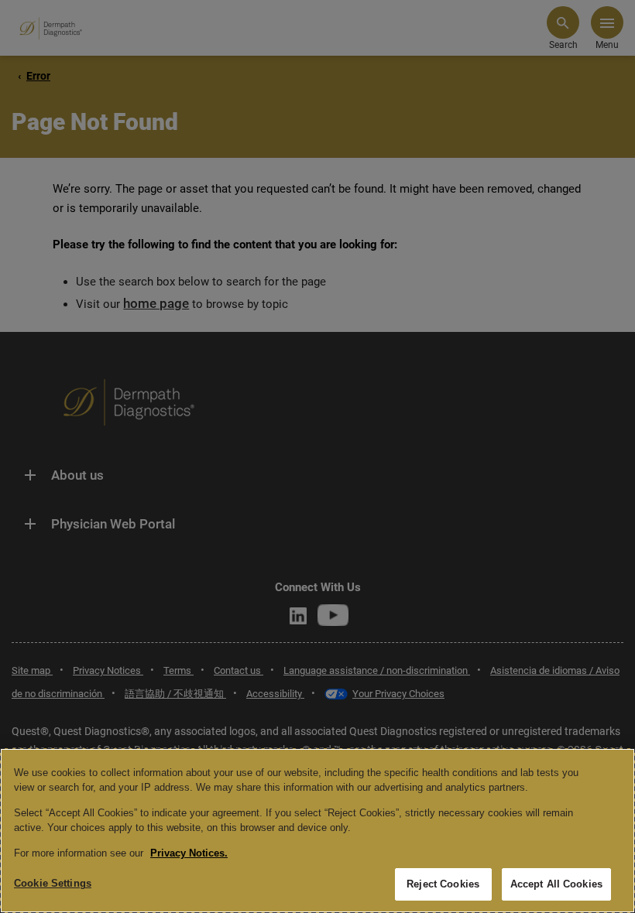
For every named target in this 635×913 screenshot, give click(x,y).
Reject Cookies (443, 884)
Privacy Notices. (189, 853)
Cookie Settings (52, 883)
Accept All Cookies (556, 884)
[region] (317, 830)
